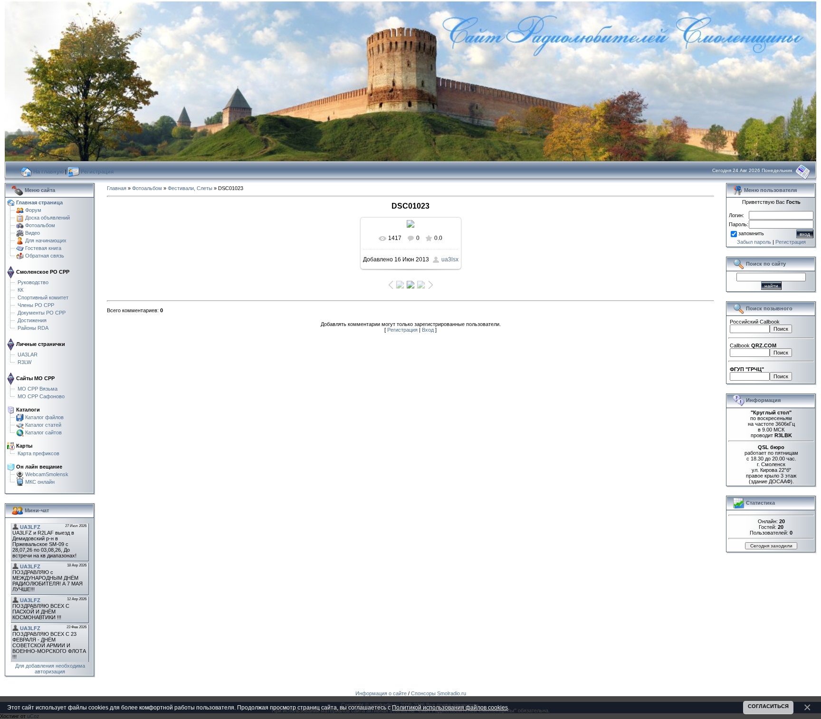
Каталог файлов (44, 417)
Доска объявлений (47, 217)
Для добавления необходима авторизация (50, 668)
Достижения (32, 320)
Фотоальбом (40, 225)
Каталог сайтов (43, 432)
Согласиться (768, 706)
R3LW (24, 362)
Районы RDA (33, 328)
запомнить (751, 234)
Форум (33, 210)
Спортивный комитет (43, 297)
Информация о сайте (381, 693)
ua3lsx (449, 259)
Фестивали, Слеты (190, 188)
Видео (32, 233)
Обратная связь (44, 256)
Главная (116, 188)
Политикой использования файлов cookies (450, 707)
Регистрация (402, 330)
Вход (428, 330)
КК (20, 290)
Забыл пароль (754, 242)
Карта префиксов (38, 453)
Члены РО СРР (36, 305)
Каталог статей (43, 425)
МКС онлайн (40, 482)
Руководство (33, 282)
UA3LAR (28, 354)
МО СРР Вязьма (37, 389)
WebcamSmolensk (46, 474)
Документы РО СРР (42, 313)
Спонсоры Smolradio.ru (438, 693)
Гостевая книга (43, 248)
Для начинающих (46, 240)
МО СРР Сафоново (41, 396)
